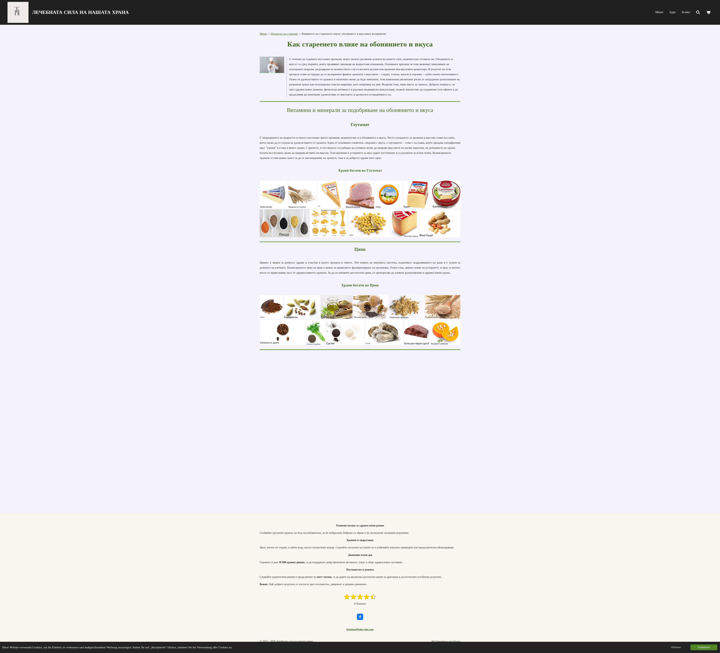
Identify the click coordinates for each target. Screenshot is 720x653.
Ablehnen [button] (676, 647)
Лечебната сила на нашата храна (80, 12)
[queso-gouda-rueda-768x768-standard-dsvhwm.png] (389, 195)
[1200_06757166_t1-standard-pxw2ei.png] (331, 195)
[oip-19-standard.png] (302, 307)
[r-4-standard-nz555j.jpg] (284, 223)
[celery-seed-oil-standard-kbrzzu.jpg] (316, 332)
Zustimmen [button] (704, 647)
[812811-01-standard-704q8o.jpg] (418, 195)
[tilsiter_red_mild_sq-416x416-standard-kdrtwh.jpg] (405, 223)
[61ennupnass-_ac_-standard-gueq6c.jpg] (446, 195)
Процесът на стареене (284, 33)
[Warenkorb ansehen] (708, 12)
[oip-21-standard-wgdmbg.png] (439, 223)
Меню (263, 33)
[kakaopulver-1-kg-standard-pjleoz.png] (271, 307)
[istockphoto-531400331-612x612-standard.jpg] (345, 332)
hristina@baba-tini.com (360, 629)
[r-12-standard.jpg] (371, 307)
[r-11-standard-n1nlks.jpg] (406, 307)
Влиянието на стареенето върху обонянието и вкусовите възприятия (344, 33)
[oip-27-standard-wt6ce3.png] (369, 223)
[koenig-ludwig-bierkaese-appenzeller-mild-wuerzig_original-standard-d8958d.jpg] (274, 195)
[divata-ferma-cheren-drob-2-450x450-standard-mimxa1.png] (417, 332)
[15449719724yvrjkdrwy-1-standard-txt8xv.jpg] (384, 332)
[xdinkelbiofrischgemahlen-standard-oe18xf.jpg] (302, 195)
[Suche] (698, 12)
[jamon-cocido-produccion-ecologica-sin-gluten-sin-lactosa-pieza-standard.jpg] (360, 195)
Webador (456, 641)
